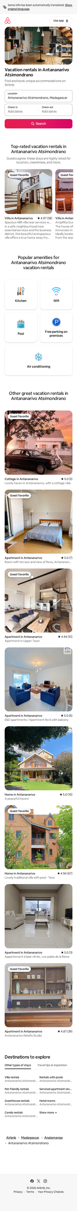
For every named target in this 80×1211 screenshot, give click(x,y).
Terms (30, 1192)
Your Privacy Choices (51, 1192)
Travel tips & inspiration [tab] (52, 1065)
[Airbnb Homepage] (7, 20)
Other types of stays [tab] (18, 1065)
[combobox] (38, 98)
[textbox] (21, 111)
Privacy (18, 1192)
